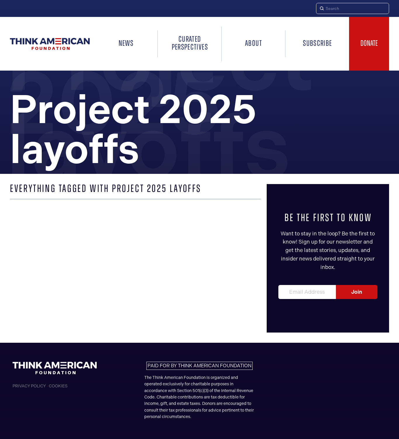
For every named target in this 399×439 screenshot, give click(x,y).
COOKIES (58, 386)
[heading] (50, 44)
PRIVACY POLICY (29, 386)
